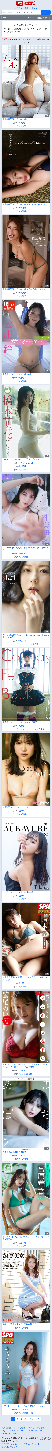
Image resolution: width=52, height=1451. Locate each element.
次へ (31, 1419)
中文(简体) (22, 1427)
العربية (14, 1433)
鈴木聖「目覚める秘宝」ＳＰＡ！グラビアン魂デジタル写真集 (26, 978)
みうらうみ (23, 1409)
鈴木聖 (21, 811)
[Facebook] (49, 1438)
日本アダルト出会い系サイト (38, 17)
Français (29, 1430)
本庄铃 (21, 378)
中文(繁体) (40, 1427)
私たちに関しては (9, 1446)
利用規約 (5, 1444)
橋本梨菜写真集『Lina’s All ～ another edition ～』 (25, 204)
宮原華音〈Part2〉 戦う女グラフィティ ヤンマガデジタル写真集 (26, 1238)
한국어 (12, 1430)
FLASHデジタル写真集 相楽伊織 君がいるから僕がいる (25, 548)
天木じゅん (23, 1155)
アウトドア (23, 644)
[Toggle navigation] (4, 18)
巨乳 (31, 1073)
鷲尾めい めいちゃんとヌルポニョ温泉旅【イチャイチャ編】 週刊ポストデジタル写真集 (26, 1065)
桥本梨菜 (22, 122)
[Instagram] (41, 1438)
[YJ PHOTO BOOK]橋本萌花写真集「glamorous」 (24, 459)
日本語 (32, 1427)
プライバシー (16, 1444)
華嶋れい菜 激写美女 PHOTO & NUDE (19, 1324)
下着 (31, 1412)
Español (20, 1430)
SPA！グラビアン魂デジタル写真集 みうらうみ (23, 1406)
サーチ (46, 12)
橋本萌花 (22, 466)
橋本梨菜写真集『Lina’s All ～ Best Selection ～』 (24, 289)
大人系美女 (23, 126)
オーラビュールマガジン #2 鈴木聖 (18, 892)
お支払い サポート (32, 1444)
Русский (38, 1430)
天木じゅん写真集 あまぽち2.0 (16, 1151)
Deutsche (5, 1433)
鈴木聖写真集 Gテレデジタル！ (16, 807)
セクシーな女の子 (26, 729)
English (4, 1430)
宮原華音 (22, 1242)
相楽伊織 (22, 553)
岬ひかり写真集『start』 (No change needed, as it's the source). (26, 636)
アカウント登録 (21, 8)
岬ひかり (22, 640)
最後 (38, 1419)
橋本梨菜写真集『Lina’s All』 (15, 119)
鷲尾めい (22, 1070)
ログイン (33, 8)
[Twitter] (45, 1438)
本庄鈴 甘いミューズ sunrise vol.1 (17, 374)
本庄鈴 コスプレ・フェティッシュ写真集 (20, 722)
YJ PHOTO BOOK (25, 463)
